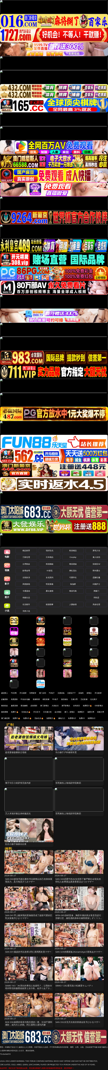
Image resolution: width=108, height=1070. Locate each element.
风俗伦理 (96, 604)
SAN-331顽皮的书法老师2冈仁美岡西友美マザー (28, 951)
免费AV (82, 718)
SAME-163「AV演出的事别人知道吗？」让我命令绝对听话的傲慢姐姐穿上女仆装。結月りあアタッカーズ (28, 988)
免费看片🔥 (87, 705)
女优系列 (49, 577)
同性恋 (96, 597)
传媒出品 (26, 597)
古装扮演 (26, 577)
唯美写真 (73, 591)
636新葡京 (99, 705)
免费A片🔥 (27, 718)
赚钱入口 (61, 718)
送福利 (81, 693)
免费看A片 (72, 718)
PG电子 (52, 693)
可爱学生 (73, 577)
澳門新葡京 (66, 705)
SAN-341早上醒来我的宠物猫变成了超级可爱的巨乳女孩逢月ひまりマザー (28, 916)
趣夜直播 (14, 705)
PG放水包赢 (25, 699)
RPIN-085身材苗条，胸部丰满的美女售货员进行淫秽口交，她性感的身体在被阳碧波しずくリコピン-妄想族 (78, 918)
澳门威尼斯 (5, 718)
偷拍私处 (4, 705)
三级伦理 (26, 557)
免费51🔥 (15, 712)
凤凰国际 (14, 699)
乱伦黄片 (93, 699)
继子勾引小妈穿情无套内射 (18, 782)
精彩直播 (46, 699)
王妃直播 (84, 699)
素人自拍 (96, 557)
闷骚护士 (96, 584)
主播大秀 (74, 699)
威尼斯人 (4, 693)
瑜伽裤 (73, 584)
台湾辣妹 (26, 564)
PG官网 (14, 693)
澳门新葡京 (44, 705)
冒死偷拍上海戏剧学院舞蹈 (68, 782)
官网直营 (32, 693)
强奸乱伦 (49, 550)
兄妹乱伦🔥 (38, 718)
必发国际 (34, 705)
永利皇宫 (76, 705)
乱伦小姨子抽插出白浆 (16, 844)
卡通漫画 (26, 591)
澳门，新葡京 (69, 712)
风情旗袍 (26, 584)
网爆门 (96, 591)
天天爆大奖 (47, 712)
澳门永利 (42, 693)
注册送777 (71, 693)
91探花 (49, 570)
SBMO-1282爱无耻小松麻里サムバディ (74, 985)
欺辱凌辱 (26, 570)
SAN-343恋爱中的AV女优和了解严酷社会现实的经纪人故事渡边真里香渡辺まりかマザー (78, 880)
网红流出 (73, 570)
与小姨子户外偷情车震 (66, 752)
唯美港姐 (73, 564)
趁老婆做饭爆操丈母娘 (16, 752)
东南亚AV (96, 564)
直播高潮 (36, 699)
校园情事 (49, 604)
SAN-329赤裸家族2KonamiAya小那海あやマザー (78, 951)
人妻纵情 (73, 604)
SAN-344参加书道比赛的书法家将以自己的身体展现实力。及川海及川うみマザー (28, 880)
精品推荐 (26, 550)
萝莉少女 (96, 550)
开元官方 (36, 712)
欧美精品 (73, 550)
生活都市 (26, 604)
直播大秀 (100, 712)
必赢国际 (4, 699)
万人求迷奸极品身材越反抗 (18, 813)
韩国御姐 (49, 564)
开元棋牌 (23, 693)
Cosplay (73, 557)
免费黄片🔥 (50, 718)
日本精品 (49, 557)
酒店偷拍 (64, 699)
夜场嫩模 (24, 705)
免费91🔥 (16, 718)
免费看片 (81, 712)
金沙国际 (58, 712)
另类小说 (26, 611)
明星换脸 (49, 584)
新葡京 (89, 693)
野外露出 (96, 570)
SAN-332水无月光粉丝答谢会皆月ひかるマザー (77, 1022)
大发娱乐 (55, 705)
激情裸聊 (4, 712)
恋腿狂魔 (96, 577)
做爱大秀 (90, 712)
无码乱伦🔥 (25, 712)
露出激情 (49, 591)
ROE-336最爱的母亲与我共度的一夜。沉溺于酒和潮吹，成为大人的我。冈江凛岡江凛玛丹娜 (28, 1023)
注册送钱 (61, 693)
